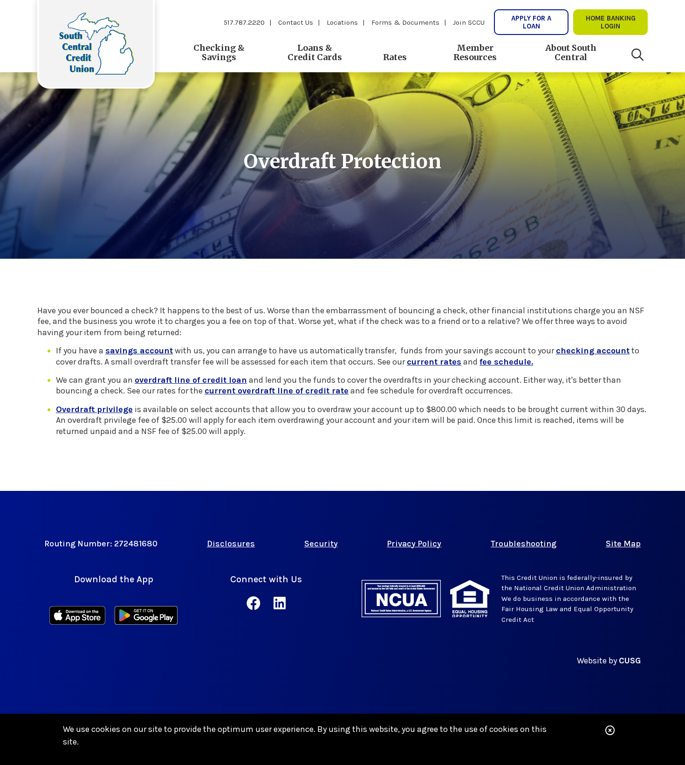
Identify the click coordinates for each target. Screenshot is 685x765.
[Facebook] (255, 603)
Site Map (623, 543)
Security (321, 543)
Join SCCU (469, 22)
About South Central (570, 52)
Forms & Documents (405, 22)
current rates (434, 362)
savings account (139, 350)
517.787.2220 (244, 22)
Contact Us (295, 22)
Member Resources (475, 52)
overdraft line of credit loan (191, 380)
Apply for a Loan (531, 22)
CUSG (630, 660)
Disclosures (231, 543)
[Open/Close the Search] (637, 55)
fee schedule (505, 362)
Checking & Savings (219, 52)
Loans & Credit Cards (315, 52)
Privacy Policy (414, 543)
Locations (342, 22)
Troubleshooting (523, 543)
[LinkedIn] (280, 603)
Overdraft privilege (94, 409)
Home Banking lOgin (611, 22)
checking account (593, 350)
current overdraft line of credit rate (277, 391)
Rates (395, 57)
